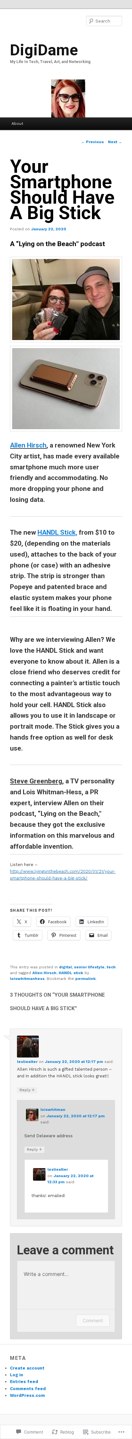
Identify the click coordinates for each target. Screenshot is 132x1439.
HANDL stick (71, 973)
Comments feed (28, 1388)
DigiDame (44, 50)
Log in (16, 1374)
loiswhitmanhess (27, 978)
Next (115, 142)
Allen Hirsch (28, 445)
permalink (85, 978)
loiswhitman (52, 1109)
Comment (93, 1320)
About (17, 123)
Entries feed (24, 1381)
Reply (27, 1089)
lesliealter (27, 1061)
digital (65, 967)
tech (111, 967)
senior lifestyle (89, 967)
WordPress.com (27, 1395)
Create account (27, 1368)
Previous (92, 142)
